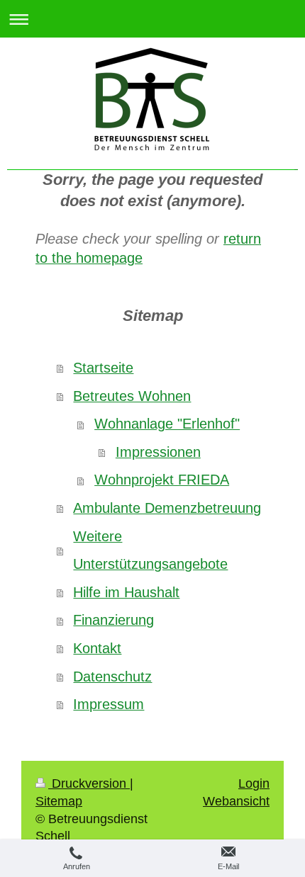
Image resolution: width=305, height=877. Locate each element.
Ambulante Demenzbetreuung (167, 508)
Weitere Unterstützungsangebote (150, 550)
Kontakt (97, 648)
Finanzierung (113, 620)
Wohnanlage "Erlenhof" (167, 423)
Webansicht (236, 801)
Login (254, 783)
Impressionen (158, 452)
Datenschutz (112, 676)
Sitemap (58, 801)
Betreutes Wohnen (132, 396)
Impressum (108, 704)
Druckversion (89, 783)
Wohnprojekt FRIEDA (161, 479)
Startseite (103, 367)
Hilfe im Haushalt (126, 592)
